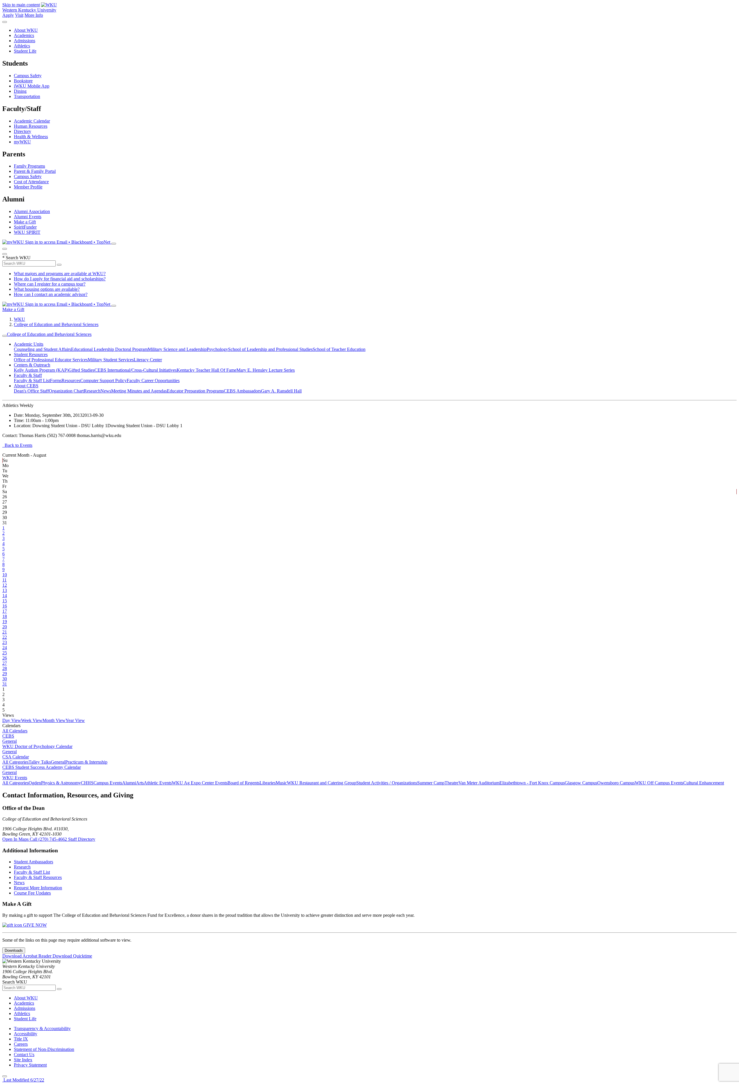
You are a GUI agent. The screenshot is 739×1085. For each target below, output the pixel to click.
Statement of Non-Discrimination (44, 1049)
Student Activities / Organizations (386, 782)
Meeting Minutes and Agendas (139, 390)
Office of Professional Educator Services (51, 359)
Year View (75, 720)
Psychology (217, 349)
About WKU (26, 30)
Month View (54, 720)
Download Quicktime (72, 955)
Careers (21, 1044)
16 (4, 605)
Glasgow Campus (581, 782)
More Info (34, 15)
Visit (19, 15)
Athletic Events (158, 782)
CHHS (87, 782)
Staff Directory (81, 839)
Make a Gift (25, 221)
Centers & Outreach (32, 364)
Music (281, 782)
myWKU (22, 141)
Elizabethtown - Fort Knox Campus (532, 782)
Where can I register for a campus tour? (49, 284)
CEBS (8, 736)
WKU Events (14, 777)
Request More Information (38, 887)
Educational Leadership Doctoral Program (109, 349)
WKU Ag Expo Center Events (199, 782)
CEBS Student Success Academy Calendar (41, 767)
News (105, 390)
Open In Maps (16, 839)
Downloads (14, 950)
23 (4, 642)
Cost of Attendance (31, 181)
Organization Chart (66, 390)
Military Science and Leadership (177, 349)
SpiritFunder (25, 227)
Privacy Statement (30, 1064)
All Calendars (14, 730)
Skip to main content (21, 4)
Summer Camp (431, 782)
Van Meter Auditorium (478, 782)
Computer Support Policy (103, 380)
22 (4, 637)
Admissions (24, 40)
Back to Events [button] (17, 445)
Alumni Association (32, 211)
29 (4, 673)
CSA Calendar (15, 756)
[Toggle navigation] (4, 336)
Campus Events (108, 782)
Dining (20, 91)
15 (4, 600)
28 (4, 668)
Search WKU (16, 257)
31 (4, 684)
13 (4, 590)
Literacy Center (148, 359)
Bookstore (23, 80)
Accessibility (25, 1033)
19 (4, 621)
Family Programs (29, 166)
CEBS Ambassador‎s (242, 390)
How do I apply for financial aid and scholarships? (60, 278)
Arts (140, 782)
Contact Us (24, 1054)
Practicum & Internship (86, 762)
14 (4, 595)
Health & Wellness (31, 136)
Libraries (268, 782)
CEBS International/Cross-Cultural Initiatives (135, 370)
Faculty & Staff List (32, 380)
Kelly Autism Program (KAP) (41, 370)
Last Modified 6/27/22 (23, 1079)
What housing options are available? (47, 289)
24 (4, 647)
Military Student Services (111, 359)
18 (4, 616)
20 (4, 626)
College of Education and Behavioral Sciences (56, 324)
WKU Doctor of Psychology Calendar (37, 746)
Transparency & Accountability (42, 1028)
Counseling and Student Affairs (42, 349)
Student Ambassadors (33, 861)
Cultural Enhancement (703, 782)
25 (4, 652)
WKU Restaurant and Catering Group (321, 782)
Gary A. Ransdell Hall (281, 390)
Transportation (27, 96)
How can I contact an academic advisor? (50, 294)
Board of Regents (243, 782)
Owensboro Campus (616, 782)
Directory (22, 131)
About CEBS (26, 385)
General (9, 741)
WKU (19, 319)
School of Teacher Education (339, 349)
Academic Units (28, 344)
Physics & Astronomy (61, 782)
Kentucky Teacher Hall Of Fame (206, 370)
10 (4, 574)
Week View (31, 720)
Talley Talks (40, 762)
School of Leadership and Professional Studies (270, 349)
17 (4, 611)
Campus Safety (28, 75)
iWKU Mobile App (31, 86)
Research (92, 390)
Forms (55, 380)
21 (4, 631)
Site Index (23, 1059)
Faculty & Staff (28, 375)
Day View (11, 720)
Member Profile (28, 186)
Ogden (35, 782)
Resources (70, 380)
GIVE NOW (34, 925)
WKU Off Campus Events (659, 782)
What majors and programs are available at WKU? (60, 273)
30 (4, 678)
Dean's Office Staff (31, 390)
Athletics (22, 45)
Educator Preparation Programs (195, 390)
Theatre (451, 782)
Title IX (21, 1038)
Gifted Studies (81, 370)
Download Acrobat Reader (27, 955)
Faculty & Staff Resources (38, 877)
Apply (8, 15)
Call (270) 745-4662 (49, 839)
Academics (24, 35)
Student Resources (31, 354)
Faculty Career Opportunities (153, 380)
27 (4, 663)
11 (4, 579)
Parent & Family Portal (35, 171)
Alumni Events (27, 216)
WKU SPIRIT (27, 232)
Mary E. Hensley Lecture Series (265, 370)
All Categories (15, 762)
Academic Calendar (32, 121)
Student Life (25, 51)
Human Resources (30, 126)
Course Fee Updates (32, 892)
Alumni (129, 782)
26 (4, 658)
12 (4, 585)
